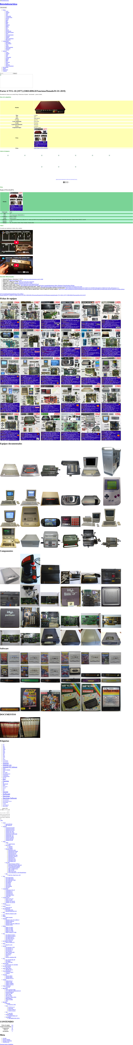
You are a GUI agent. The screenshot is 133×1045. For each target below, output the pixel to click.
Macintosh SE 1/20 (12, 852)
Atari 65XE (8, 883)
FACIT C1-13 (11, 1007)
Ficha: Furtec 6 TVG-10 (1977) (41, 148)
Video (7, 44)
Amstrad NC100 (9, 840)
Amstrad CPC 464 (10, 831)
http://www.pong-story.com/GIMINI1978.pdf (29, 284)
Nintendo (8, 24)
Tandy (7, 33)
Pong (22, 293)
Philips (7, 26)
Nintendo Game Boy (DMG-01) (13, 923)
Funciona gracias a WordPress (6, 1044)
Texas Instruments (9, 34)
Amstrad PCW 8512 (10, 829)
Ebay (4, 779)
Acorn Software (5, 760)
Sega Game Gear (9, 939)
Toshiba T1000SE (10, 983)
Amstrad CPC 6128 (10, 832)
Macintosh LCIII (12, 860)
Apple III (10, 846)
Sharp (4, 943)
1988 (3, 754)
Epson (7, 19)
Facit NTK (10, 1008)
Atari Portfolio (9, 886)
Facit (7, 1005)
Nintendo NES (9, 922)
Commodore (8, 16)
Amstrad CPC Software (10, 767)
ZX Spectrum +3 (9, 949)
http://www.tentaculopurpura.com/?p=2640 (33, 279)
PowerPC (8, 862)
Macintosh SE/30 (12, 853)
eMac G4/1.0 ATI (12, 871)
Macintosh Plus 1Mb (12, 855)
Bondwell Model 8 (10, 992)
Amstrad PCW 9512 (10, 830)
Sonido (7, 46)
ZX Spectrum (8, 953)
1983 (4, 748)
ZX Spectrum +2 (9, 948)
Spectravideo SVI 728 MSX (12, 964)
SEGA (7, 27)
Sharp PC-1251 (9, 944)
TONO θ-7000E (9, 999)
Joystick (7, 49)
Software (5, 51)
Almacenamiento (9, 47)
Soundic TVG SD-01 (10, 901)
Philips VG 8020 (9, 928)
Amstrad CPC (7, 765)
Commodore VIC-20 (10, 890)
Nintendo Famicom (10, 921)
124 (12, 1025)
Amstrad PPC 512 (10, 835)
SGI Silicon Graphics (7, 941)
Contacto (5, 71)
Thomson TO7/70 (9, 978)
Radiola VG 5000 (9, 931)
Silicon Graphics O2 (10, 942)
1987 (4, 753)
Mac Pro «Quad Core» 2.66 (14, 875)
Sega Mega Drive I (10, 937)
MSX (7, 23)
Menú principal (3, 7)
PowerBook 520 (12, 861)
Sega (3, 790)
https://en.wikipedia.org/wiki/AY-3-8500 (23, 283)
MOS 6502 (8, 845)
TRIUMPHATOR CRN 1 (14, 1018)
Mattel (7, 22)
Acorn (7, 11)
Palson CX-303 (9, 900)
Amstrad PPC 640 (10, 836)
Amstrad (7, 12)
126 (12, 1026)
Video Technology (10, 38)
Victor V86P (8, 994)
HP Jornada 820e (9, 910)
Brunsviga (8, 1003)
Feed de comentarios (7, 1040)
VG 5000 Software (6, 804)
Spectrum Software (10, 798)
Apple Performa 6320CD (13, 867)
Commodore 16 (9, 891)
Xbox (7, 1000)
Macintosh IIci (11, 857)
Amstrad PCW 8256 (10, 827)
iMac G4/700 (11, 870)
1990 (4, 756)
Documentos (5, 67)
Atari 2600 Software (6, 773)
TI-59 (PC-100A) (9, 972)
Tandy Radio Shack (7, 968)
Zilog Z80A (5, 806)
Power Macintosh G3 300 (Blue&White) (17, 872)
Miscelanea (8, 39)
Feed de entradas (6, 1039)
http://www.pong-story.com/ (15, 280)
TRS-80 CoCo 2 (9, 969)
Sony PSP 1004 (9, 962)
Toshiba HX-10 (9, 980)
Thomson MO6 (9, 977)
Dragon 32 (8, 905)
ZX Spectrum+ (9, 951)
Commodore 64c (9, 893)
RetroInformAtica (8, 4)
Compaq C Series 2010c (11, 997)
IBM (7, 21)
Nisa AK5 (10, 1013)
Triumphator (8, 1017)
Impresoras (8, 48)
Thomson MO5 (9, 976)
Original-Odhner (9, 1014)
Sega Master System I (10, 934)
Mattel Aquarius (9, 917)
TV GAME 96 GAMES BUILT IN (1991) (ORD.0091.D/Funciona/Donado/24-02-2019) (23, 295)
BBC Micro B (9, 825)
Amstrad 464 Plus (9, 839)
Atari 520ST (8, 885)
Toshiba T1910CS (10, 984)
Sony (7, 28)
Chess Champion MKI (10, 989)
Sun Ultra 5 (8, 967)
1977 (1, 293)
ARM (7, 842)
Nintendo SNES (9, 924)
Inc (3, 782)
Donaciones (5, 69)
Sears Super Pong (9, 877)
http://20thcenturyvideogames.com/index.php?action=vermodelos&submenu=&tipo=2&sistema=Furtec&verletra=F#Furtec (48, 285)
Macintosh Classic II (12, 856)
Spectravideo (8, 31)
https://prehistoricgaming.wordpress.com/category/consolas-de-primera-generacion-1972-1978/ (61, 286)
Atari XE (8, 887)
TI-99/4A (8, 973)
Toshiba (7, 37)
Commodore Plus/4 (10, 895)
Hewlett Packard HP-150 (11, 911)
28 (12, 1028)
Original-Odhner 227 (13, 1015)
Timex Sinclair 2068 (10, 952)
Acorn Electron (9, 824)
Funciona (11, 293)
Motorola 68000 (9, 848)
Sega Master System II (10, 936)
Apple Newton (11, 843)
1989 (4, 755)
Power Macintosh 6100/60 (14, 866)
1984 (4, 749)
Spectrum (8, 62)
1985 (4, 750)
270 (12, 1029)
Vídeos (4, 68)
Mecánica (5, 1002)
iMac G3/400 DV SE (13, 868)
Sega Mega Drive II (10, 938)
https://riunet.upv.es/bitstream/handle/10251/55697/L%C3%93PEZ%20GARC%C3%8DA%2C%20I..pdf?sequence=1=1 (92, 288)
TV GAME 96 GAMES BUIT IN (13, 990)
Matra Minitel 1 (9, 998)
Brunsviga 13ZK (12, 1004)
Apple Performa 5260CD (13, 863)
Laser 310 (8, 987)
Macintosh (5, 784)
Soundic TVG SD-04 (10, 902)
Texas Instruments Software (7, 801)
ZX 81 (7, 956)
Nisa (7, 1012)
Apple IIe (10, 847)
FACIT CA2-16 (11, 1010)
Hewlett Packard (6, 908)
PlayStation (8, 961)
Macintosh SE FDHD (13, 851)
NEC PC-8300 (9, 995)
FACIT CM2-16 (12, 1009)
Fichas (4, 10)
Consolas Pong (9, 17)
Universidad (5, 802)
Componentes (6, 41)
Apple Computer (6, 769)
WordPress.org (6, 1042)
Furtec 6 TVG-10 (17, 293)
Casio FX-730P (9, 993)
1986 (4, 751)
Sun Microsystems (10, 32)
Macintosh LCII (11, 858)
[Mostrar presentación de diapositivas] (66, 179)
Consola (4, 293)
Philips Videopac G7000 (11, 932)
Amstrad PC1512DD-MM (11, 834)
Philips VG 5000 (9, 929)
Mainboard (8, 42)
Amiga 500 (8, 896)
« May (1, 820)
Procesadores (8, 43)
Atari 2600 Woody (10, 878)
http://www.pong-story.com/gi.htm (26, 281)
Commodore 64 (9, 892)
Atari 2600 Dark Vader (11, 880)
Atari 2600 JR (9, 881)
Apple (7, 13)
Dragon (7, 18)
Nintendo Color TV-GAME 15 (12, 919)
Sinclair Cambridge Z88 (11, 957)
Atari (7, 14)
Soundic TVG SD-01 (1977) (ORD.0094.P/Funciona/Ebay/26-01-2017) (66, 295)
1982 (4, 746)
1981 (3, 745)
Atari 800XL (8, 882)
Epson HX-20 (9, 907)
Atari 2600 (5, 772)
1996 (3, 758)
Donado (7, 293)
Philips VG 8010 (9, 927)
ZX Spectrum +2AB (10, 947)
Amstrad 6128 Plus (10, 837)
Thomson (8, 36)
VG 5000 (4, 803)
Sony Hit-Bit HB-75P (10, 959)
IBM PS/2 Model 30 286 (11, 913)
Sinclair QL (8, 954)
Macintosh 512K (12, 850)
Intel (6, 873)
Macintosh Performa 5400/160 (15, 865)
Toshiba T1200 (9, 982)
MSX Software (5, 786)
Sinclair (7, 29)
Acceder (4, 1038)
